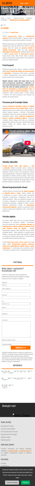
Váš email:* (4, 295)
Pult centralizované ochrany (9, 432)
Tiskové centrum (18, 18)
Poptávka (17, 262)
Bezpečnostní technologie (9, 434)
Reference (17, 365)
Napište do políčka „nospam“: (9, 340)
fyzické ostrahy (13, 54)
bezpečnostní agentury (27, 54)
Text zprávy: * (5, 320)
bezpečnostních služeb (15, 36)
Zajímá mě (4, 282)
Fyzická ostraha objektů (8, 429)
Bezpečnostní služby (7, 426)
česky (21, 3)
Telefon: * (4, 307)
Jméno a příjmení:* (6, 289)
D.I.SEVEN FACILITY (25, 451)
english (26, 3)
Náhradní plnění (5, 440)
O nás (9, 18)
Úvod (2, 18)
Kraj (3, 301)
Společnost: (5, 314)
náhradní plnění (13, 451)
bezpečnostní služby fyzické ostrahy (17, 242)
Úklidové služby (5, 437)
